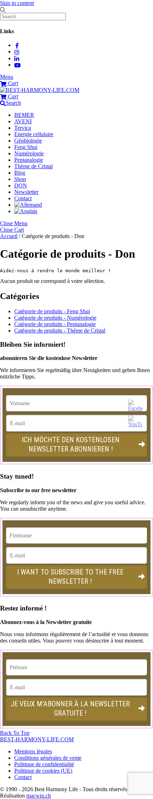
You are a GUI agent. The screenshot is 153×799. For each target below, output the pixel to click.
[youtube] (17, 65)
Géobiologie (28, 141)
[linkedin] (17, 58)
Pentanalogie (28, 160)
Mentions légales (33, 751)
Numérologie (29, 153)
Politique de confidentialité (44, 764)
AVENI (23, 121)
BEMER (24, 115)
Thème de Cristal (33, 166)
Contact (23, 198)
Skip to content (17, 3)
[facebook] (17, 45)
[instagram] (17, 51)
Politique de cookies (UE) (43, 771)
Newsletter (26, 192)
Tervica (22, 128)
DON (20, 185)
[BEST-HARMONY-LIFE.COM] (39, 90)
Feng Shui (25, 147)
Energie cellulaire (33, 134)
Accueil (8, 236)
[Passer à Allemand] (28, 205)
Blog (19, 173)
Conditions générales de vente (47, 758)
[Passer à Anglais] (25, 211)
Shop (20, 179)
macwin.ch (38, 796)
